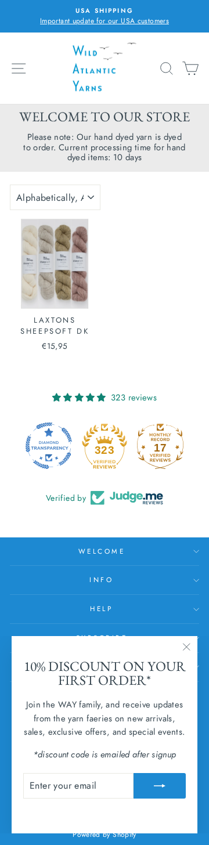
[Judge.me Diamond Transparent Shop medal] (49, 446)
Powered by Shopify (104, 834)
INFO (101, 579)
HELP (101, 608)
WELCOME (101, 551)
